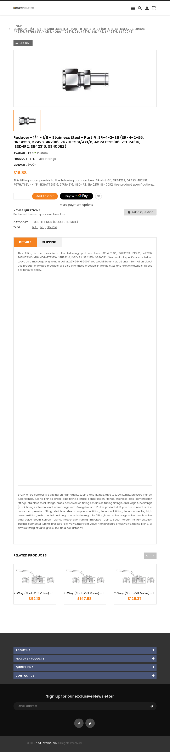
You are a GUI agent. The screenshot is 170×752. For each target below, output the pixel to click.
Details (25, 242)
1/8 (42, 227)
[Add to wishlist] (98, 196)
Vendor (19, 165)
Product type (24, 159)
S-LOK (32, 164)
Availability (22, 153)
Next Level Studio (46, 743)
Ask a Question (142, 212)
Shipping (49, 242)
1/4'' (35, 227)
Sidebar (24, 43)
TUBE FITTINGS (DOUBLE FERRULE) (55, 222)
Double (52, 227)
